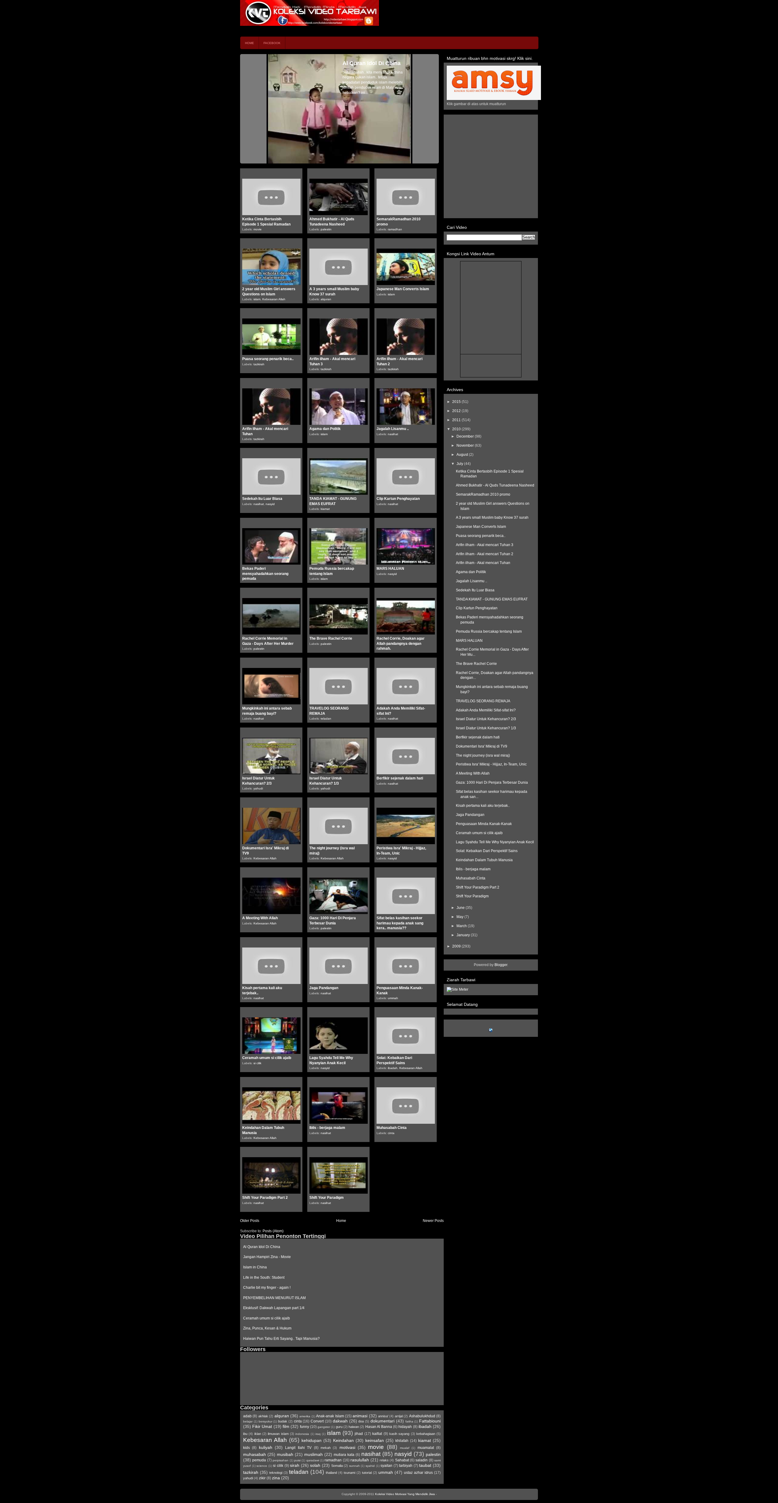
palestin (326, 229)
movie (257, 229)
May (460, 917)
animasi (360, 1415)
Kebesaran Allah (273, 299)
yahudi (258, 788)
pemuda (259, 1460)
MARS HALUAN (390, 568)
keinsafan (374, 1440)
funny (304, 1427)
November (465, 445)
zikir (262, 1478)
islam (256, 299)
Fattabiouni (430, 1421)
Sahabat (402, 1460)
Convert (317, 1421)
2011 (457, 420)
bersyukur (265, 1421)
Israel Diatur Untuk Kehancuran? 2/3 (486, 719)
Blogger (500, 965)
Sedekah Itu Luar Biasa (262, 499)
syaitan (386, 1465)
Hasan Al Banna (378, 1427)
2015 (457, 402)
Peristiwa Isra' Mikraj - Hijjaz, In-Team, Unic (491, 764)
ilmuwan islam (278, 1434)
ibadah (393, 1068)
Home (249, 43)
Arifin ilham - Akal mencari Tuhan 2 (484, 554)
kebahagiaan (425, 1434)
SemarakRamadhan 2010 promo (483, 494)
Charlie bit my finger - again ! (267, 1287)
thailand (331, 1472)
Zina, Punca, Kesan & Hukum (267, 1328)
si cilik (257, 1063)
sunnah (354, 1465)
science (261, 1465)
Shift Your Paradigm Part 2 (265, 1197)
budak (282, 1421)
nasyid (270, 504)
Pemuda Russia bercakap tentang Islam (489, 631)
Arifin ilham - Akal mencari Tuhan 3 (484, 545)
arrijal (399, 1416)
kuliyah (265, 1447)
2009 (457, 946)
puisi (297, 1460)
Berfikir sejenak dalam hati (400, 778)
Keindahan (343, 1440)
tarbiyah (405, 1465)
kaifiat (377, 1434)
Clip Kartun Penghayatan (398, 499)
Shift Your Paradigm (326, 1197)
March (462, 926)
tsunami (349, 1472)
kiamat (325, 509)
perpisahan (280, 1460)
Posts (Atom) (273, 1231)
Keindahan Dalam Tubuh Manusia (484, 860)
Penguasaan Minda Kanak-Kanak (484, 824)
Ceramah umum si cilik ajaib (266, 1058)
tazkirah (258, 364)
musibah (285, 1454)
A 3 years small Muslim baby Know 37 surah (492, 517)
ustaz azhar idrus (418, 1472)
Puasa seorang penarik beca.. (268, 359)
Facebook (272, 43)
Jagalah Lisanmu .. (393, 429)
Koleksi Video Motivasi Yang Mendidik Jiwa (405, 1494)
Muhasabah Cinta (392, 1128)
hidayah (405, 1427)
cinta (391, 1133)
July (460, 464)
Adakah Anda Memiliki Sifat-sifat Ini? (486, 710)
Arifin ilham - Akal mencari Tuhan (483, 563)
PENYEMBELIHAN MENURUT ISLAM (274, 1298)
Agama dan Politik (325, 429)
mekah (326, 1448)
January (463, 935)
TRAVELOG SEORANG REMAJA (483, 701)
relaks (384, 1460)
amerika (304, 1416)
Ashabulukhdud (422, 1416)
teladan (326, 718)
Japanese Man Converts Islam (403, 289)
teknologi (275, 1472)
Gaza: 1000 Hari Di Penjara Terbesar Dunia (492, 782)
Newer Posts (433, 1221)
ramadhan (395, 229)
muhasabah (254, 1454)
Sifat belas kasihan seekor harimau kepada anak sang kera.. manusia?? (400, 923)
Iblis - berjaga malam (327, 1128)
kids (246, 1448)
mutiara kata (344, 1455)
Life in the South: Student (263, 1277)
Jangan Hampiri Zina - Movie (267, 1257)
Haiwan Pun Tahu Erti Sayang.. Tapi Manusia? (281, 1338)
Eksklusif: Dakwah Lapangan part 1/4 (274, 1308)
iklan (257, 1434)
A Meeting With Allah (260, 918)
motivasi (347, 1447)
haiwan (354, 1427)
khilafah (401, 1441)
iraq (318, 1434)
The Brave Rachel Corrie (330, 638)
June (461, 908)
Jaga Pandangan (323, 988)
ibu (245, 1434)
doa (361, 1421)
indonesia (302, 1434)
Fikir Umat (262, 1426)
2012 (457, 411)
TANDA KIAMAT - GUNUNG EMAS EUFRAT (492, 599)
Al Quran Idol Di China (261, 1247)
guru (339, 1427)
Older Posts (249, 1221)
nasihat (393, 434)
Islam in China (255, 1267)
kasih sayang (399, 1434)
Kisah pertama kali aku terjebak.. (483, 805)
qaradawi (312, 1460)
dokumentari (382, 1421)
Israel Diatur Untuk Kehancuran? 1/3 (486, 728)
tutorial (367, 1472)
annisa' (383, 1416)
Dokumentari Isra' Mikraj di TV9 (481, 746)
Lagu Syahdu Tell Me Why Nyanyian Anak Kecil (495, 842)
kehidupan (311, 1440)
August (462, 454)
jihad (359, 1434)
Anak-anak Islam (330, 1416)
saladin (421, 1460)
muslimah (313, 1454)
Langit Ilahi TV (298, 1448)
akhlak (263, 1416)
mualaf (404, 1448)
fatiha (409, 1421)
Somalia (337, 1465)
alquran (326, 299)
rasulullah (359, 1459)
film (286, 1426)
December (465, 436)
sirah (294, 1465)
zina (276, 1477)
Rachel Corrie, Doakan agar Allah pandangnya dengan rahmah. (401, 643)
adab (247, 1416)
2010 (457, 429)
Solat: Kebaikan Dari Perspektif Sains (487, 851)
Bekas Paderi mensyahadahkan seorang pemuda (265, 573)
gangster (324, 1427)
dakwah (340, 1421)
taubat (425, 1465)
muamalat (426, 1448)
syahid (370, 1465)
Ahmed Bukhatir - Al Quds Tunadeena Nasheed (495, 485)
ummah (393, 998)
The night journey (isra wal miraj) (483, 755)
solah (315, 1465)
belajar (248, 1421)
